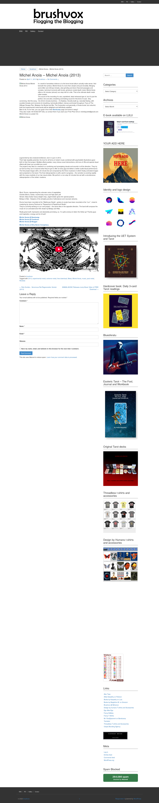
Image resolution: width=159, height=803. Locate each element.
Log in (106, 752)
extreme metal (51, 278)
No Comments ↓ (53, 79)
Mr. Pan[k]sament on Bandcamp (115, 718)
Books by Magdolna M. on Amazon (116, 702)
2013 (30, 278)
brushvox (33, 69)
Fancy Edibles (108, 713)
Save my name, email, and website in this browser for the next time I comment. (50, 349)
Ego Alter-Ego (108, 710)
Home (23, 69)
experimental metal (39, 278)
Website (22, 341)
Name (22, 326)
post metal (90, 278)
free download (62, 278)
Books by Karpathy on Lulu (113, 699)
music (84, 278)
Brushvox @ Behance (111, 705)
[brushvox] (58, 16)
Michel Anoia (76, 278)
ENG (122, 2)
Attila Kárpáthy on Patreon (113, 697)
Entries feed (108, 755)
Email (21, 334)
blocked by (122, 778)
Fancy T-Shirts (109, 716)
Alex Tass (107, 694)
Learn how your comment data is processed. (62, 357)
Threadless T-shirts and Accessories (116, 724)
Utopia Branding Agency (112, 726)
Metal (70, 278)
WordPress (137, 799)
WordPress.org (109, 760)
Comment (23, 301)
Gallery (132, 2)
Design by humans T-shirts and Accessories (119, 708)
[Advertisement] (79, 50)
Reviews (22, 281)
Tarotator (107, 721)
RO (127, 2)
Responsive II (120, 799)
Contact (139, 2)
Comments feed (109, 757)
